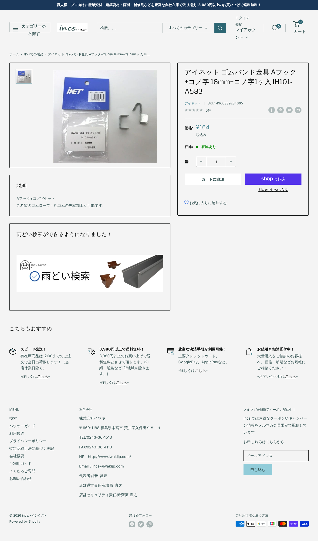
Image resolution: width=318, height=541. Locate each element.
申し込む (257, 469)
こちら (42, 376)
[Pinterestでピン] (280, 110)
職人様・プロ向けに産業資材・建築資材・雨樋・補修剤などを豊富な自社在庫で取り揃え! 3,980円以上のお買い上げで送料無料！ (159, 5)
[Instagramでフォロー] (149, 524)
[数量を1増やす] (231, 162)
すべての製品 (33, 54)
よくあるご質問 (22, 471)
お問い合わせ (20, 478)
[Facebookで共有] (271, 110)
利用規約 (16, 433)
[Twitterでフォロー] (141, 524)
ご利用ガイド (20, 463)
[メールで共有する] (298, 110)
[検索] (220, 28)
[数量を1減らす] (201, 162)
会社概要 (16, 456)
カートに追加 (213, 179)
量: (187, 161)
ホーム (14, 54)
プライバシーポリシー (28, 440)
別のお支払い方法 (273, 189)
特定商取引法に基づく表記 (31, 448)
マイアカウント (245, 33)
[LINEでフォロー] (132, 525)
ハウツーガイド (22, 426)
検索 (13, 418)
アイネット (193, 103)
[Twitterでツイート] (289, 110)
